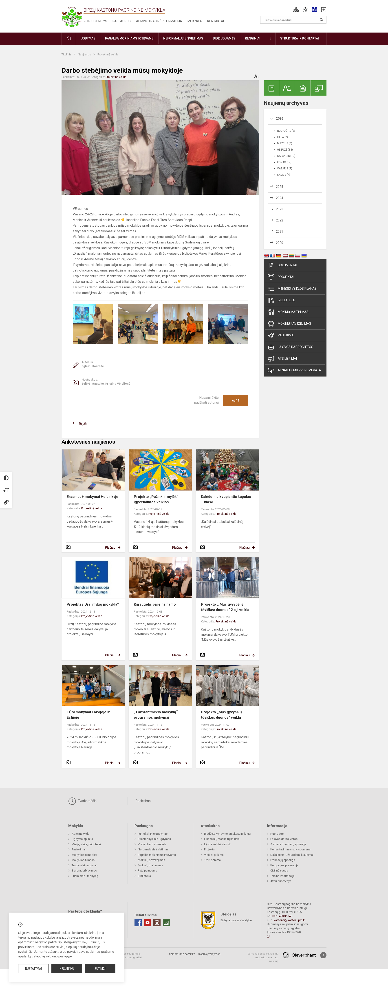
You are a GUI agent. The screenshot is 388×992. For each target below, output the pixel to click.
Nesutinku (67, 968)
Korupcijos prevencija (284, 865)
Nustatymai (33, 968)
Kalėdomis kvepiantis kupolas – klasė (226, 499)
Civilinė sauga (279, 870)
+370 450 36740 (282, 916)
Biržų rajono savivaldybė (236, 920)
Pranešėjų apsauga (282, 860)
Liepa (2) (282, 137)
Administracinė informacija (159, 21)
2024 (279, 198)
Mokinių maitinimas (293, 312)
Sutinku (100, 968)
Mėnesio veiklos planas (297, 288)
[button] (296, 9)
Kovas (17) (284, 162)
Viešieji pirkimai (214, 854)
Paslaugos (121, 21)
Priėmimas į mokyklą (85, 876)
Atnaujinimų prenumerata (299, 370)
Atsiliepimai (287, 358)
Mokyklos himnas (83, 860)
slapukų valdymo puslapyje (53, 956)
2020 (279, 243)
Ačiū (235, 401)
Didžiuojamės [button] (224, 38)
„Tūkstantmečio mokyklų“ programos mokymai (156, 715)
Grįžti (83, 423)
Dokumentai (287, 265)
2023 (279, 209)
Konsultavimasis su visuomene (290, 849)
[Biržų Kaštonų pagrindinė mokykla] (72, 15)
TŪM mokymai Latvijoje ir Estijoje (88, 715)
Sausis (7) (283, 174)
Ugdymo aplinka (82, 839)
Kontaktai (215, 21)
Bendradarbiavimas (84, 870)
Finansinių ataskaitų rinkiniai (222, 839)
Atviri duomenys (280, 881)
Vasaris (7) (284, 168)
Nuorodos (277, 833)
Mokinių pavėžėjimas (294, 323)
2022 (279, 220)
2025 (279, 186)
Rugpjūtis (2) (286, 130)
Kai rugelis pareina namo (155, 604)
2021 (279, 231)
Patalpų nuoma (147, 870)
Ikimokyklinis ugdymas (153, 833)
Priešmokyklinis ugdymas (154, 839)
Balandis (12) (286, 156)
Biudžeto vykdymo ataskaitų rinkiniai (227, 833)
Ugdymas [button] (88, 38)
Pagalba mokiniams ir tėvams (157, 854)
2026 (279, 118)
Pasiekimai (286, 335)
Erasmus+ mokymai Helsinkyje (92, 497)
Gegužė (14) (285, 149)
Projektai (286, 277)
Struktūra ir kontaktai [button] (299, 38)
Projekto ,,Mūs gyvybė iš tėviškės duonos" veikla (221, 715)
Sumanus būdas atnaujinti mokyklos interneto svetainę (262, 957)
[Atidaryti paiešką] (321, 19)
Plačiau (110, 547)
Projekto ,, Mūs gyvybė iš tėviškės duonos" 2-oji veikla (225, 607)
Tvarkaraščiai (87, 801)
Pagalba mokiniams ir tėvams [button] (129, 38)
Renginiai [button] (252, 38)
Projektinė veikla (107, 54)
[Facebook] (138, 922)
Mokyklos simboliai (84, 854)
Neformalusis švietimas (153, 849)
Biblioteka (286, 300)
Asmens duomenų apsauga (288, 844)
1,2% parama (212, 860)
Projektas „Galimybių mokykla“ (93, 604)
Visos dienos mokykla (152, 844)
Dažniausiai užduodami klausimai (291, 854)
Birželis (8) (284, 143)
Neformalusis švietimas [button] (183, 38)
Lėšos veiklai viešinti (217, 844)
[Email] (166, 922)
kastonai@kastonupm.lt (289, 920)
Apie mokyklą (80, 833)
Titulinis (67, 54)
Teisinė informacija (282, 876)
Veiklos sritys (95, 21)
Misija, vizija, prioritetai (86, 844)
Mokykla (194, 21)
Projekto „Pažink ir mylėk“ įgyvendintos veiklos (156, 499)
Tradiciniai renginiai (84, 865)
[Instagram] (157, 922)
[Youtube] (147, 922)
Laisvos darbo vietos (295, 347)
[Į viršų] (323, 955)
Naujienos (85, 54)
